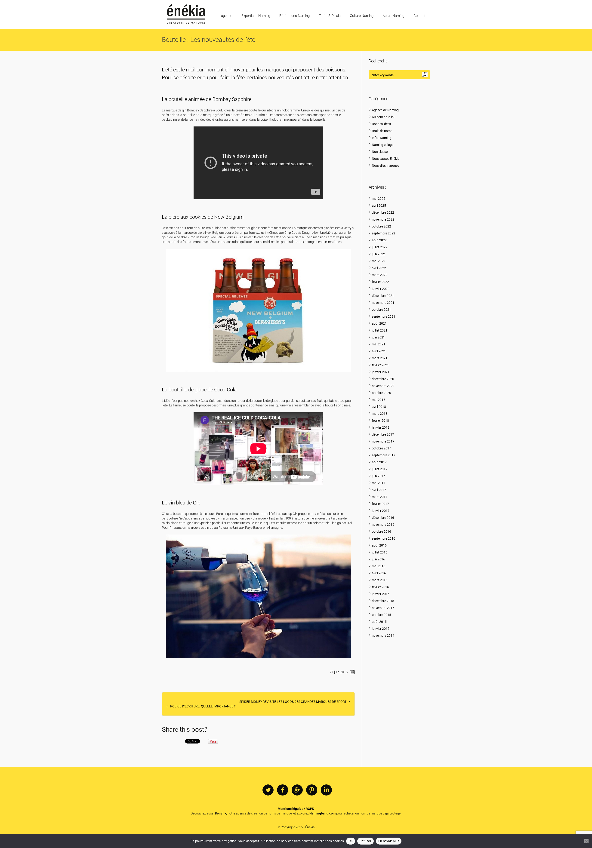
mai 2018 (378, 400)
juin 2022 (378, 254)
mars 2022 (379, 275)
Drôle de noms (382, 131)
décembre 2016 (383, 517)
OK (350, 841)
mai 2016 (378, 566)
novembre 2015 (383, 608)
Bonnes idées (381, 124)
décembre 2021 (383, 296)
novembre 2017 (383, 441)
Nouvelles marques (385, 165)
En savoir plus (388, 841)
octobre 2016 (381, 531)
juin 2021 (378, 337)
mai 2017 (378, 483)
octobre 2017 (381, 448)
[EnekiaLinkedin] (326, 790)
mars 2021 (379, 358)
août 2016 (379, 545)
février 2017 (380, 504)
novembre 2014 (383, 635)
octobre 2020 (381, 393)
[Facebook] (282, 790)
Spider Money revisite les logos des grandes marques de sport (292, 702)
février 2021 (380, 365)
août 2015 (379, 622)
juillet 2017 (379, 469)
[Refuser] (586, 841)
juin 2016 (378, 559)
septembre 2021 (383, 316)
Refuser (365, 841)
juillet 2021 (379, 330)
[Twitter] (268, 790)
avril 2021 (379, 351)
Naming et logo (383, 145)
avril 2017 (379, 490)
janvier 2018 (380, 427)
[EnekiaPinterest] (312, 790)
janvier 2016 (380, 594)
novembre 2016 (383, 524)
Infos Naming (381, 138)
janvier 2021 (380, 372)
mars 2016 (379, 580)
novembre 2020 (383, 386)
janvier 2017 (380, 511)
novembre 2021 (383, 302)
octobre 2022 (381, 226)
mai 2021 (378, 344)
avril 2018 (379, 407)
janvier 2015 (380, 628)
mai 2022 (378, 261)
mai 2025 (378, 198)
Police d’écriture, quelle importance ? (203, 706)
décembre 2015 (383, 601)
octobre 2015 (381, 615)
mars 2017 (379, 497)
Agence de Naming (385, 110)
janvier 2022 (380, 289)
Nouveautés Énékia (385, 158)
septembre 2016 (383, 538)
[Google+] (297, 790)
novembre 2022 (383, 219)
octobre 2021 (381, 309)
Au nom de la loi (383, 117)
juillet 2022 (379, 247)
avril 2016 (379, 573)
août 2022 (379, 240)
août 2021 (379, 323)
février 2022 (380, 282)
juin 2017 (378, 476)
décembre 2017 (383, 434)
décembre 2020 (383, 379)
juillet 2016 (379, 552)
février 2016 (380, 587)
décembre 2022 (383, 212)
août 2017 (379, 462)
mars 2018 (379, 413)
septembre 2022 (383, 233)
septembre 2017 (383, 455)
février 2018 (380, 420)
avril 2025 (379, 205)
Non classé (380, 152)
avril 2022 (379, 268)
